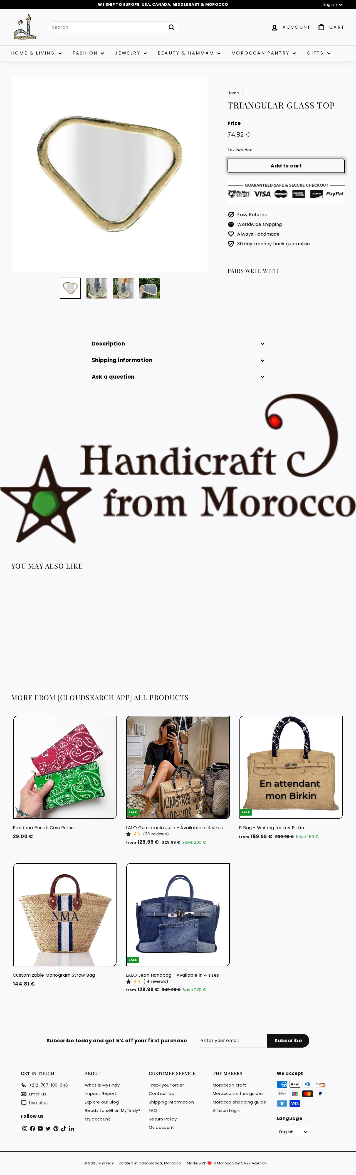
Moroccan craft (229, 1085)
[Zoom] (110, 174)
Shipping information (122, 360)
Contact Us (161, 1093)
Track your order (166, 1085)
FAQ (153, 1110)
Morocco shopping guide (239, 1102)
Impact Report (101, 1093)
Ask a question (113, 377)
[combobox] (113, 27)
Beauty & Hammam (187, 53)
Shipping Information (171, 1102)
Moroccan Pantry (261, 53)
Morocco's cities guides (238, 1093)
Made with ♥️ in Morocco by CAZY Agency (226, 1163)
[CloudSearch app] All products (123, 697)
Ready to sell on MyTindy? (112, 1110)
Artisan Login (226, 1110)
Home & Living (34, 53)
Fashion (86, 53)
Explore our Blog (102, 1102)
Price (234, 123)
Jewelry (128, 53)
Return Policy (163, 1119)
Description (108, 343)
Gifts (316, 53)
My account (97, 1119)
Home (233, 93)
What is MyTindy (102, 1085)
